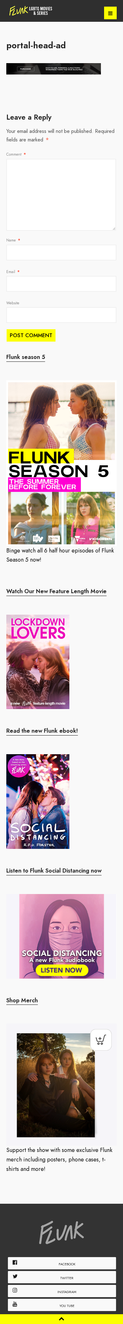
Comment (16, 154)
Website (12, 303)
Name (13, 240)
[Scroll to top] (61, 1319)
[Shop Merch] (61, 1084)
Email (13, 272)
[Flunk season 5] (61, 463)
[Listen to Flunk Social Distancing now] (61, 936)
